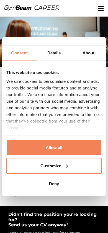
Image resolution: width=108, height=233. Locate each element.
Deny (54, 183)
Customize (50, 165)
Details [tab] (54, 53)
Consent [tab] (19, 53)
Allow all (54, 147)
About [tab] (89, 53)
